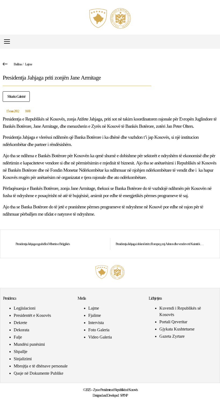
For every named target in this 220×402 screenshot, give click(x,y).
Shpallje (20, 351)
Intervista (96, 322)
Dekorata (21, 330)
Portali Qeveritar (173, 322)
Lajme (28, 64)
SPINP (124, 395)
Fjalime (94, 315)
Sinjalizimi (23, 358)
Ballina (18, 64)
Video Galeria (100, 337)
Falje (18, 337)
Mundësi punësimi (29, 344)
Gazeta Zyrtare (172, 336)
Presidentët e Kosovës (32, 315)
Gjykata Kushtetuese (177, 329)
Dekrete (20, 322)
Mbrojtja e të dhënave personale (41, 366)
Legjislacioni (24, 308)
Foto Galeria (98, 330)
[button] (212, 41)
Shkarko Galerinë (16, 97)
